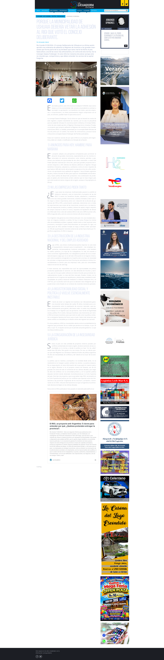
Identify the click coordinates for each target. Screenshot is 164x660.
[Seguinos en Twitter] (126, 3)
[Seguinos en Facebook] (122, 3)
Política (79, 10)
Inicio (38, 10)
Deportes (94, 10)
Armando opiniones (110, 21)
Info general (54, 10)
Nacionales (45, 10)
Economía (86, 10)
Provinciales (63, 10)
